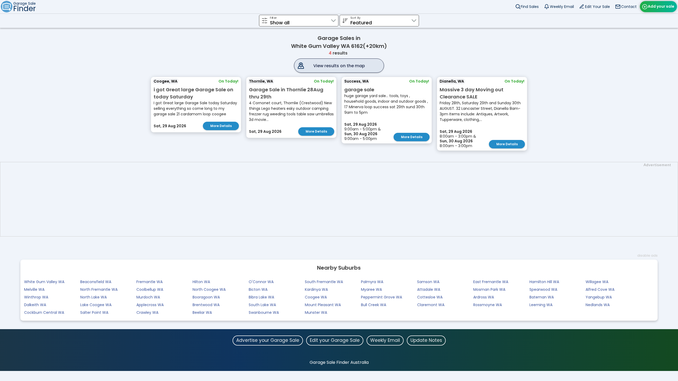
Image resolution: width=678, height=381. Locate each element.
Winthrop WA (36, 297)
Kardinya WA (316, 289)
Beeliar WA (202, 312)
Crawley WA (147, 312)
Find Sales (530, 6)
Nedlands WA (598, 304)
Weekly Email (562, 6)
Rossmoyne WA (487, 304)
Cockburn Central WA (44, 312)
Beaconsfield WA (95, 281)
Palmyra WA (372, 281)
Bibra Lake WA (261, 297)
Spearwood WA (543, 289)
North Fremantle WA (99, 289)
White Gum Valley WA (44, 281)
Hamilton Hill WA (544, 281)
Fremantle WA (149, 281)
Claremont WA (430, 304)
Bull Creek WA (373, 304)
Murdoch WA (148, 297)
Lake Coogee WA (95, 304)
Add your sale (661, 6)
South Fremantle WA (324, 281)
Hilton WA (201, 281)
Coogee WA (316, 297)
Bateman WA (541, 297)
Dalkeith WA (35, 304)
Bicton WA (258, 289)
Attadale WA (428, 289)
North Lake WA (93, 297)
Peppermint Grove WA (381, 297)
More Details (221, 126)
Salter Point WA (94, 312)
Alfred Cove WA (600, 289)
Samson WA (428, 281)
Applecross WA (150, 304)
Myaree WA (371, 289)
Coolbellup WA (149, 289)
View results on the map (339, 66)
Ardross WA (483, 297)
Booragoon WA (206, 297)
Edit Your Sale (597, 6)
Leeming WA (540, 304)
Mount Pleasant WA (323, 304)
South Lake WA (262, 304)
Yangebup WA (599, 297)
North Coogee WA (209, 289)
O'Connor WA (261, 281)
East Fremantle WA (490, 281)
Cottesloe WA (430, 297)
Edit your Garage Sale (335, 340)
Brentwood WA (206, 304)
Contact (629, 6)
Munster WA (316, 312)
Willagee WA (597, 281)
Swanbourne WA (264, 312)
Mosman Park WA (489, 289)
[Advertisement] (342, 199)
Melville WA (34, 289)
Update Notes (426, 340)
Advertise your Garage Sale (267, 340)
